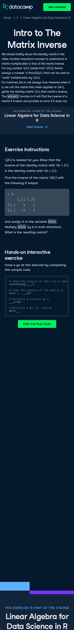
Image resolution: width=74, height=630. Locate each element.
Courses (17, 17)
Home (7, 17)
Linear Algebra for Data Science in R (46, 17)
